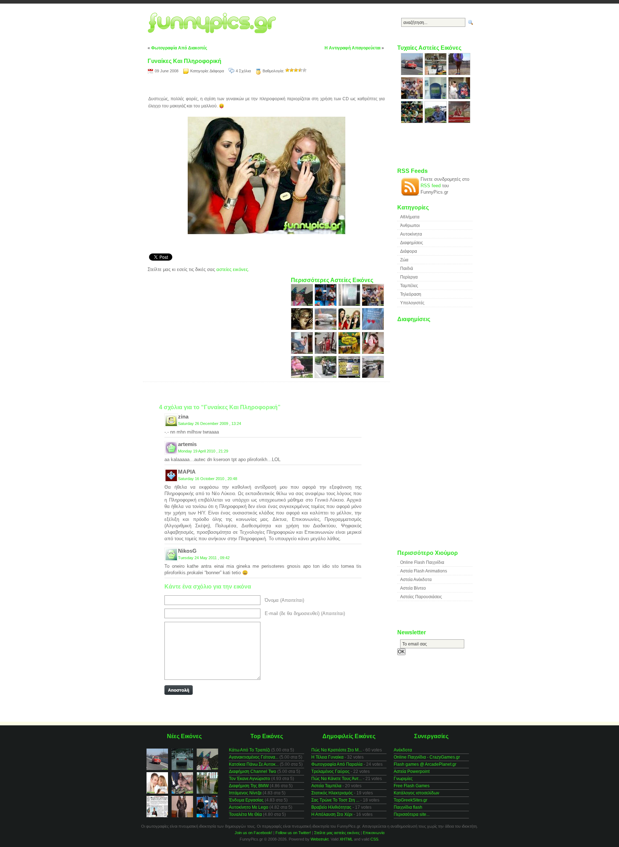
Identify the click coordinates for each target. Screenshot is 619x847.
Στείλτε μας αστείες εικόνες (337, 833)
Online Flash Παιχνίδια (422, 562)
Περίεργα (409, 277)
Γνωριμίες (403, 778)
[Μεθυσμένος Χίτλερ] (303, 304)
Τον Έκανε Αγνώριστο (249, 778)
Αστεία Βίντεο (413, 588)
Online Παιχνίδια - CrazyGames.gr (427, 757)
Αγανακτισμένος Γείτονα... (253, 757)
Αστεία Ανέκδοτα (416, 579)
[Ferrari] (412, 73)
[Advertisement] (266, 86)
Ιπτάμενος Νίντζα (245, 792)
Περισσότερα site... (412, 814)
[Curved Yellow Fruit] (350, 352)
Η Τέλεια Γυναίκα (327, 757)
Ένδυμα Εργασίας (246, 800)
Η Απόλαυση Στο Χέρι (331, 814)
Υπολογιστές (412, 302)
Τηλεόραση (410, 294)
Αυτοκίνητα (411, 234)
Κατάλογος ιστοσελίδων (416, 792)
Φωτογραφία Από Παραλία (337, 764)
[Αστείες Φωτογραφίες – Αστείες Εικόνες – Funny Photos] (214, 23)
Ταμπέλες (409, 285)
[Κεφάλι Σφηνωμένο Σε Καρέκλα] (373, 304)
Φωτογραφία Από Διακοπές (179, 47)
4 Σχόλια (243, 71)
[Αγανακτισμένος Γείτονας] (350, 304)
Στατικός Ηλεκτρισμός (332, 792)
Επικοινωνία (373, 833)
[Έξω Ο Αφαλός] (303, 376)
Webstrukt (319, 839)
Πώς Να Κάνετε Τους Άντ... (336, 778)
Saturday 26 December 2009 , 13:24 (209, 423)
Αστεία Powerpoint (412, 771)
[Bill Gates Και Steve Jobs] (326, 304)
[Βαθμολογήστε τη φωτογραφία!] (287, 70)
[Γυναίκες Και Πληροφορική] (350, 328)
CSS (374, 839)
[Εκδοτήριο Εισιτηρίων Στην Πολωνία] (436, 97)
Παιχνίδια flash (408, 807)
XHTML (346, 839)
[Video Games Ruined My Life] (373, 328)
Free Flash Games (412, 785)
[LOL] (373, 352)
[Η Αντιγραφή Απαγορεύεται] (412, 121)
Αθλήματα (409, 216)
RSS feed (431, 185)
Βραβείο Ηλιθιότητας (331, 807)
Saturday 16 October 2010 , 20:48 (207, 478)
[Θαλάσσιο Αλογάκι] (459, 73)
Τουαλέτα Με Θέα (245, 814)
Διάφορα (217, 71)
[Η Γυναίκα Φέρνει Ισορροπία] (326, 376)
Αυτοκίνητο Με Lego (248, 807)
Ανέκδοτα (403, 749)
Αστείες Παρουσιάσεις (421, 596)
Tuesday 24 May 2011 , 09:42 (204, 558)
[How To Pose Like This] (436, 121)
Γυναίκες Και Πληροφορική (184, 61)
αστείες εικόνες (232, 269)
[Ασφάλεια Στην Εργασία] (436, 73)
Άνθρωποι (410, 225)
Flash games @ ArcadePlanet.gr (425, 764)
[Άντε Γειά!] (459, 121)
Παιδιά (406, 268)
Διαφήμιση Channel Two (252, 771)
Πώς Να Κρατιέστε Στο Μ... (336, 749)
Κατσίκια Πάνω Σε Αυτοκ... (254, 764)
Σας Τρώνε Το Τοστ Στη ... (335, 800)
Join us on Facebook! (253, 833)
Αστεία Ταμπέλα (326, 785)
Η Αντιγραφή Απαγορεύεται (352, 47)
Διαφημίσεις (411, 242)
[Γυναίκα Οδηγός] (373, 376)
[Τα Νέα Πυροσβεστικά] (326, 352)
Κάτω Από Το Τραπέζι (249, 749)
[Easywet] (326, 328)
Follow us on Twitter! (293, 833)
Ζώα (404, 259)
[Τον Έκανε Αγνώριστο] (459, 97)
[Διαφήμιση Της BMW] (303, 328)
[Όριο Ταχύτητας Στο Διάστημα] (350, 376)
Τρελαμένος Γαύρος (330, 771)
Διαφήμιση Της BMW (249, 785)
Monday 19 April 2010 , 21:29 (203, 451)
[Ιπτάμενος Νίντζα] (303, 352)
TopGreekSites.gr (410, 800)
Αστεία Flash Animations (423, 570)
